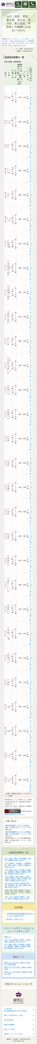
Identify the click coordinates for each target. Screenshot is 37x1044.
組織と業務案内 (9, 1024)
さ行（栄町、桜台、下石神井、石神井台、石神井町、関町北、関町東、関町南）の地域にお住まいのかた (17, 946)
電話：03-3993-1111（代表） (14, 1015)
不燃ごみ (7, 937)
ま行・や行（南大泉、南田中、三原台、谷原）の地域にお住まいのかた (18, 940)
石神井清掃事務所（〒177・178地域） (18, 832)
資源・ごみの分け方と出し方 (18, 41)
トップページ (14, 38)
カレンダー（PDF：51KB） (30, 243)
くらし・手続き (24, 38)
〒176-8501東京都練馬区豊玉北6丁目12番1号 (15, 1010)
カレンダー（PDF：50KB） (30, 121)
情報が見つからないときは (17, 984)
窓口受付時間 (8, 1020)
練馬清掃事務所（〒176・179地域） (17, 825)
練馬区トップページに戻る (13, 1034)
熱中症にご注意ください (15, 919)
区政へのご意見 (9, 1029)
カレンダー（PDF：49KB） (30, 97)
